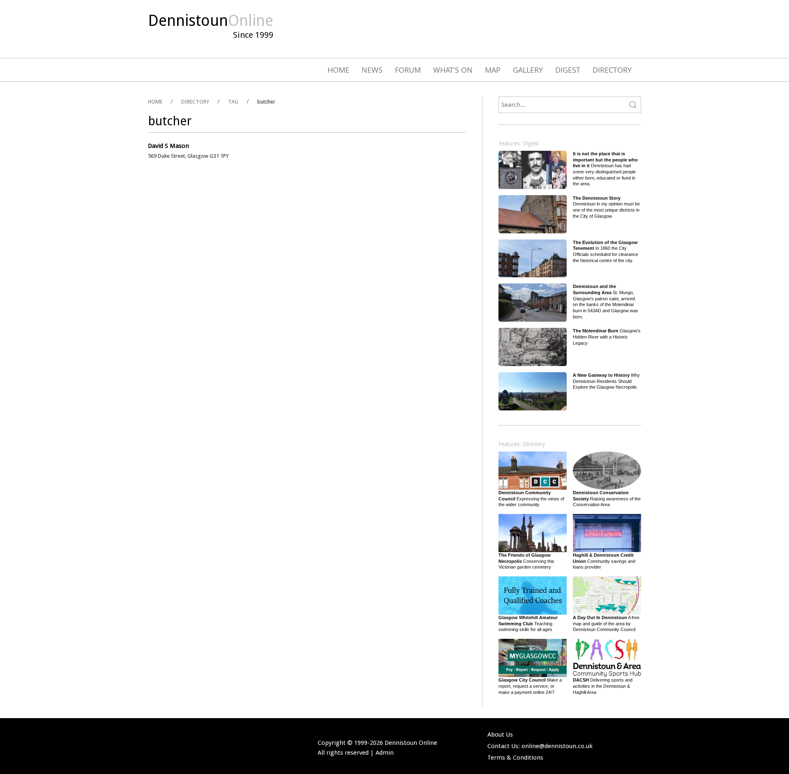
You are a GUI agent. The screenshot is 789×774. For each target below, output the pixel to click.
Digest (567, 70)
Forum (408, 70)
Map (493, 70)
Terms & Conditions (515, 757)
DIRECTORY (195, 102)
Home (338, 70)
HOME (155, 102)
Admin (385, 752)
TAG (233, 102)
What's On (453, 70)
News (372, 70)
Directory (612, 70)
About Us (500, 734)
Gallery (528, 70)
